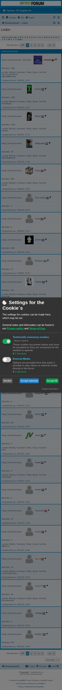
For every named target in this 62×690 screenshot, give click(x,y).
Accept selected (29, 380)
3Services (20, 371)
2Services (20, 353)
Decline (7, 380)
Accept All (52, 380)
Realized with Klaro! (50, 389)
